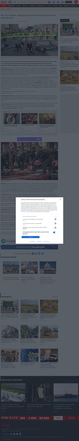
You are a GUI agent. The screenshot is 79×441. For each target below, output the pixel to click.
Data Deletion (32, 241)
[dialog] (39, 220)
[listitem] (39, 216)
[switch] (54, 219)
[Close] (61, 200)
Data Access (39, 241)
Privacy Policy (46, 241)
